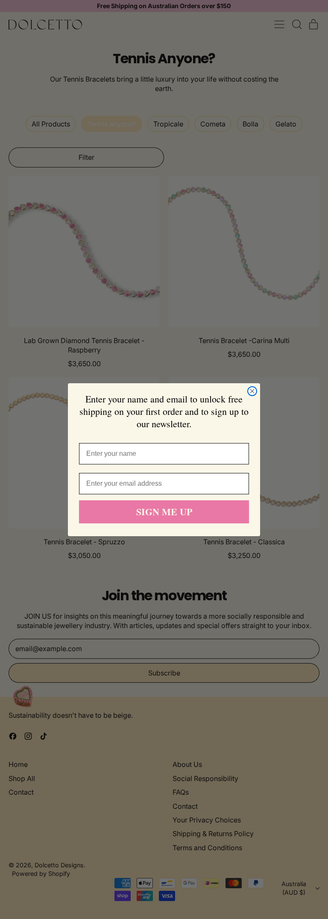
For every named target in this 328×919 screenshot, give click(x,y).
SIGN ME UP (164, 512)
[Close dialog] (252, 391)
